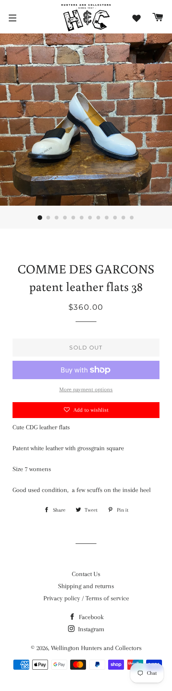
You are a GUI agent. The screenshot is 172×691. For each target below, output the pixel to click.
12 (132, 218)
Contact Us (86, 574)
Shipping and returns (86, 586)
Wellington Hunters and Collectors (96, 648)
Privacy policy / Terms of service (86, 598)
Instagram (90, 629)
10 (115, 218)
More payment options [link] (86, 389)
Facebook (90, 617)
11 (123, 218)
